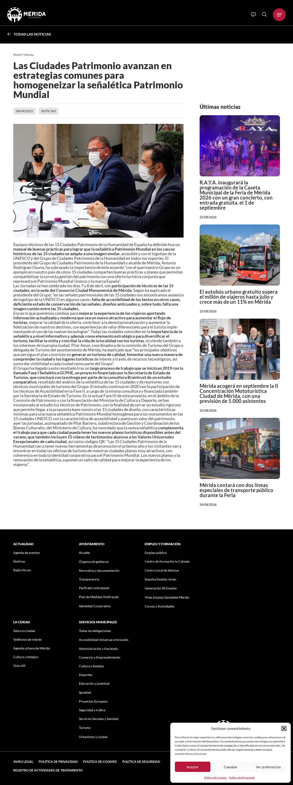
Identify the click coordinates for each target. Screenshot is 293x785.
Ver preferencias (268, 767)
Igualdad (85, 692)
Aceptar (193, 767)
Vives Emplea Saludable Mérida (167, 597)
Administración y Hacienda (98, 649)
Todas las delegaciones (95, 631)
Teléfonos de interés (27, 639)
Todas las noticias (32, 34)
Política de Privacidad (242, 777)
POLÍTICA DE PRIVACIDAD (58, 761)
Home (17, 54)
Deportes (85, 675)
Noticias (29, 54)
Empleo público (156, 553)
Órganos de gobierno (94, 561)
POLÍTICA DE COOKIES (100, 761)
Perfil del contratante (94, 588)
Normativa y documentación (99, 570)
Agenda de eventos (26, 553)
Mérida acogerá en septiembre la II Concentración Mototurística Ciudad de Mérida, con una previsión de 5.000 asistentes (239, 393)
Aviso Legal (23, 761)
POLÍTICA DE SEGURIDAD (141, 761)
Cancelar (230, 767)
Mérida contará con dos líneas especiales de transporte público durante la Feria (236, 490)
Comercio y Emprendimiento (99, 657)
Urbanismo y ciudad (93, 737)
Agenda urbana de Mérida (31, 648)
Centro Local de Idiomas (162, 570)
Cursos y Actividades (159, 606)
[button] (284, 728)
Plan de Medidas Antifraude (99, 597)
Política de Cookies (215, 777)
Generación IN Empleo (161, 588)
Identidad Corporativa (95, 606)
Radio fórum (22, 570)
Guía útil (19, 665)
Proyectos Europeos (93, 701)
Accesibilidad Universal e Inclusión (103, 640)
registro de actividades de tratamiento (48, 770)
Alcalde (84, 553)
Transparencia (89, 579)
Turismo (85, 728)
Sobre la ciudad (24, 631)
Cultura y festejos (25, 657)
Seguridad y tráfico (92, 710)
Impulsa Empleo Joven (160, 579)
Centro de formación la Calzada (167, 561)
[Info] (253, 14)
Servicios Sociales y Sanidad (98, 719)
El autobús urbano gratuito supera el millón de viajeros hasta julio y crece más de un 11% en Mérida (239, 297)
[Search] (264, 14)
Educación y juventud (94, 683)
